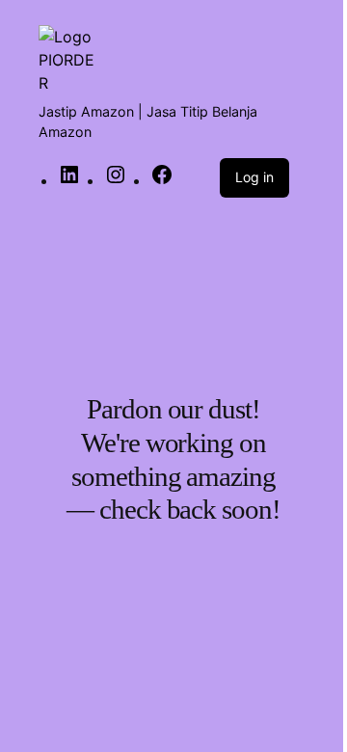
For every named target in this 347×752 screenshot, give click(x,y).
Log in (254, 177)
